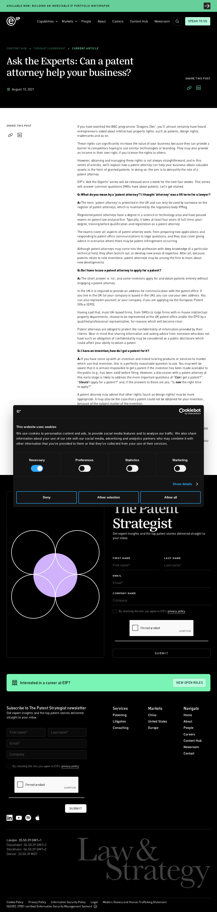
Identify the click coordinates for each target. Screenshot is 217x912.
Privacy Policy (37, 902)
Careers (118, 21)
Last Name (172, 558)
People (86, 21)
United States (157, 721)
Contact (189, 753)
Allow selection (108, 497)
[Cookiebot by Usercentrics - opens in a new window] (182, 411)
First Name (122, 558)
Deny (46, 497)
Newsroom (162, 21)
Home (188, 715)
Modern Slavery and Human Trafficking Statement (135, 902)
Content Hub (139, 21)
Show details (182, 484)
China (152, 715)
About (102, 21)
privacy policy (176, 611)
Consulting (120, 727)
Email (117, 575)
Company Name (124, 593)
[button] (46, 21)
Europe (153, 727)
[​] (177, 21)
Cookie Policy (15, 902)
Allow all (170, 497)
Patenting (120, 715)
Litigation (119, 721)
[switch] (85, 468)
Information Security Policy (68, 902)
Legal (94, 902)
